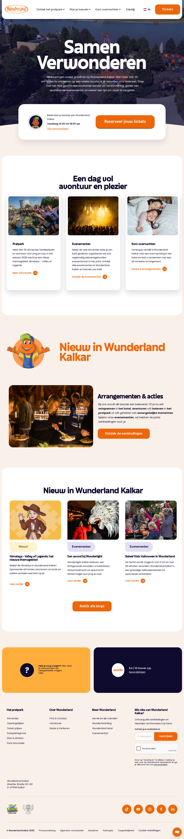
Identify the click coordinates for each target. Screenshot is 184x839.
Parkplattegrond (16, 733)
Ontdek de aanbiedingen (124, 433)
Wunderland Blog (102, 723)
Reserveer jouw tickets (125, 122)
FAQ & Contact (58, 718)
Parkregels (108, 830)
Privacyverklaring (47, 830)
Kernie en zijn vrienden (104, 718)
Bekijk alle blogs (92, 606)
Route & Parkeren (60, 728)
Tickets (167, 9)
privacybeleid (160, 764)
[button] (147, 9)
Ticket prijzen (14, 728)
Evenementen (100, 733)
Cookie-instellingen (149, 830)
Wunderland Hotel (102, 728)
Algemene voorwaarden (72, 830)
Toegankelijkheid (126, 830)
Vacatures (55, 723)
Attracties (12, 718)
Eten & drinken (15, 738)
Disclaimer (93, 830)
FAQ (41, 672)
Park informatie (15, 743)
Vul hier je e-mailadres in (147, 729)
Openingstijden (15, 723)
